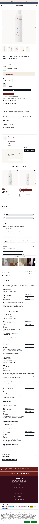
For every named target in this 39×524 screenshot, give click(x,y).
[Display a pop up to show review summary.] (9, 191)
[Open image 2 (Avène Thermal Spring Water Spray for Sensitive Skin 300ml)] (10, 49)
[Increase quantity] (10, 85)
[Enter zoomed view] (34, 42)
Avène (10, 8)
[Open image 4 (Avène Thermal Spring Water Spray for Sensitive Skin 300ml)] (22, 49)
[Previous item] (2, 183)
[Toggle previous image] (2, 27)
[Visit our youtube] (24, 474)
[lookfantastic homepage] (19, 6)
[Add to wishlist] (33, 90)
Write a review (13, 62)
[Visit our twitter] (19, 474)
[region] (19, 517)
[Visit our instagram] (22, 474)
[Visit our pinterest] (28, 474)
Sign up (34, 469)
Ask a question (19, 62)
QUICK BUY (10, 194)
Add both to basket (29, 150)
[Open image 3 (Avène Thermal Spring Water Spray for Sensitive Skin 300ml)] (16, 49)
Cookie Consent (19, 486)
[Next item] (35, 183)
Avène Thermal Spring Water (16, 8)
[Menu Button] (1, 6)
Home (3, 8)
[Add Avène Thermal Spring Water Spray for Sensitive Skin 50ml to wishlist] (35, 171)
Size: (4, 78)
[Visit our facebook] (17, 474)
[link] (34, 6)
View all (34, 68)
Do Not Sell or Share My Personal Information (19, 487)
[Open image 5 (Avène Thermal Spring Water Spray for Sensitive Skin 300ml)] (28, 49)
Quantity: (5, 83)
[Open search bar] (3, 6)
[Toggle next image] (35, 27)
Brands (6, 8)
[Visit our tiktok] (26, 474)
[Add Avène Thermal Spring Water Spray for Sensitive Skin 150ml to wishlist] (17, 171)
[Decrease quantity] (4, 85)
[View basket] (36, 6)
